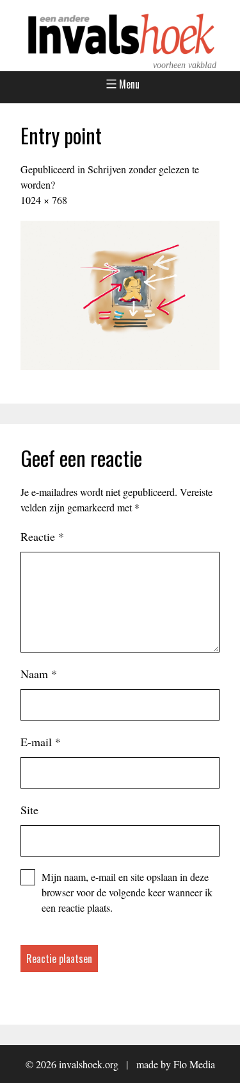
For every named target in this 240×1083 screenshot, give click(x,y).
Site (29, 809)
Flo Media (194, 1064)
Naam (38, 673)
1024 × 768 (43, 200)
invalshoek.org (88, 1064)
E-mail (40, 741)
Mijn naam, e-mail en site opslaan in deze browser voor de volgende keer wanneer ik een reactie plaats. (127, 892)
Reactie (42, 536)
